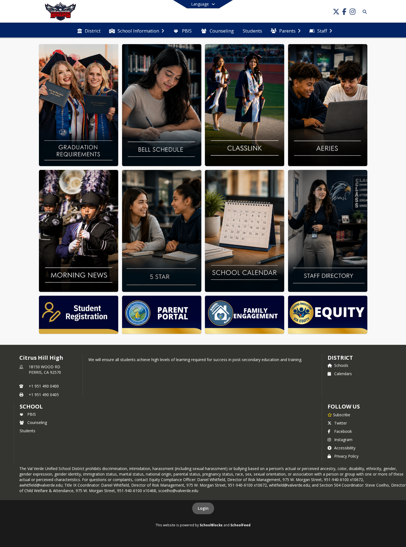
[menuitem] (89, 30)
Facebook (343, 431)
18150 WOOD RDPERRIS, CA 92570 (45, 369)
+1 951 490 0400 (44, 386)
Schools (341, 365)
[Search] (363, 11)
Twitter (340, 423)
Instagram (343, 439)
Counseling (37, 422)
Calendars (343, 373)
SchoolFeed (240, 525)
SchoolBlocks (211, 525)
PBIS (31, 414)
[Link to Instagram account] (353, 12)
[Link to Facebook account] (344, 12)
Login (203, 508)
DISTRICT (340, 357)
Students (27, 430)
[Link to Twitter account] (336, 12)
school (31, 406)
